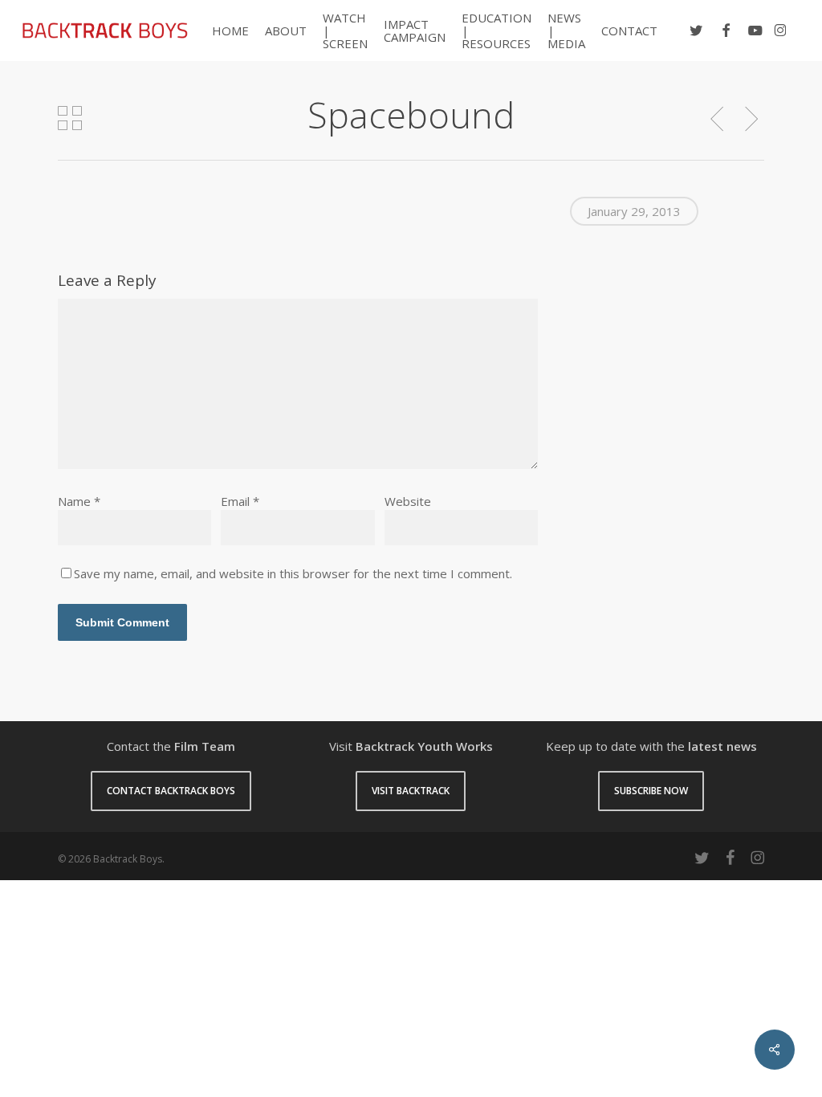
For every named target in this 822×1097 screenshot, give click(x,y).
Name (79, 501)
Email (240, 501)
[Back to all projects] (70, 118)
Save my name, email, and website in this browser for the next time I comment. (293, 573)
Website (408, 501)
